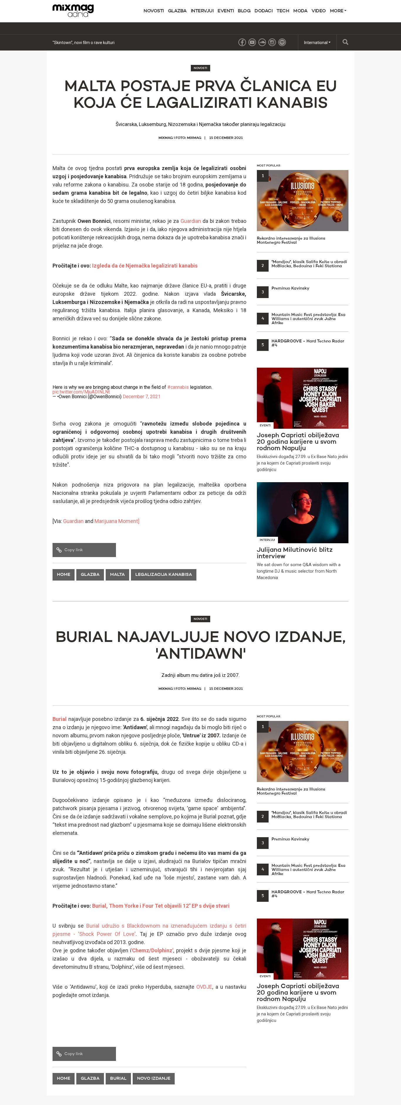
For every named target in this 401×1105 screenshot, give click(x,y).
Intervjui (202, 11)
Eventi (226, 11)
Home (63, 575)
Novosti (154, 11)
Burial (60, 719)
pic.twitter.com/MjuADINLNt (81, 392)
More (337, 11)
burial (118, 1079)
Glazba (177, 11)
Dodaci (263, 11)
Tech (283, 11)
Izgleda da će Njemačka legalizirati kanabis (145, 266)
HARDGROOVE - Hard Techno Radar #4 (303, 343)
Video (318, 11)
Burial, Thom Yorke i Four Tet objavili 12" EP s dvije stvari (161, 906)
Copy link (73, 550)
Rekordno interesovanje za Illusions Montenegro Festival (291, 209)
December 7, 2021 (142, 396)
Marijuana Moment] (117, 521)
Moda (300, 11)
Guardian (191, 221)
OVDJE (204, 987)
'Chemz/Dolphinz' (152, 950)
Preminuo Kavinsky (285, 288)
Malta (117, 575)
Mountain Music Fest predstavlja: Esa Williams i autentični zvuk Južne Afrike (304, 319)
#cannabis (178, 387)
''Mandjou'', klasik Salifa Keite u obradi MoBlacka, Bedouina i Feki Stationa (304, 264)
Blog (244, 11)
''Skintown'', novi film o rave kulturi (83, 42)
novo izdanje (153, 1079)
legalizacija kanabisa (163, 575)
